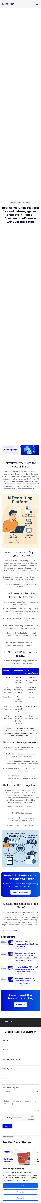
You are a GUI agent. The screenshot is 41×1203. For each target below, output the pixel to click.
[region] (20, 1184)
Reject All (20, 1198)
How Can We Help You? (10, 1088)
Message (5, 1097)
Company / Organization (11, 1059)
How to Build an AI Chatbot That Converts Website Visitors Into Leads (26, 969)
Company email (7, 1069)
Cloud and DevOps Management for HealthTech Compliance (27, 944)
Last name (5, 1050)
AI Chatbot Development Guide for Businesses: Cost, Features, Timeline (26, 980)
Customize (21, 1192)
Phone (4, 1078)
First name (6, 1040)
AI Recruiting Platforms (20, 202)
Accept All (20, 1186)
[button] (37, 4)
